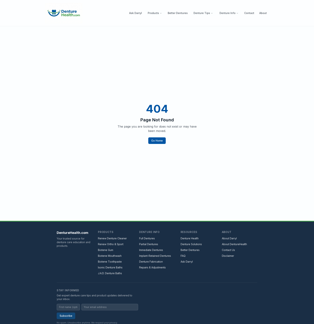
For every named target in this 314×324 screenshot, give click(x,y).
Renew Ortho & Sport (110, 244)
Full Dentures (147, 238)
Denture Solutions (191, 244)
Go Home (157, 140)
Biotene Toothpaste (110, 261)
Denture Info (228, 13)
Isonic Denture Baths (110, 267)
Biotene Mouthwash (110, 255)
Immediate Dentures (151, 249)
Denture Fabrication (151, 261)
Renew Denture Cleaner (112, 238)
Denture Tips (202, 13)
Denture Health (190, 238)
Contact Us (228, 249)
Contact (249, 13)
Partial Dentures (148, 244)
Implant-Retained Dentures (155, 255)
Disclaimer (228, 255)
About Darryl (229, 238)
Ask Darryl (135, 13)
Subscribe (66, 315)
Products (153, 13)
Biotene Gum (105, 249)
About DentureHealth (234, 244)
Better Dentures (178, 13)
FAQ (183, 255)
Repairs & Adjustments (152, 267)
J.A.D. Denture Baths (110, 273)
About (263, 13)
